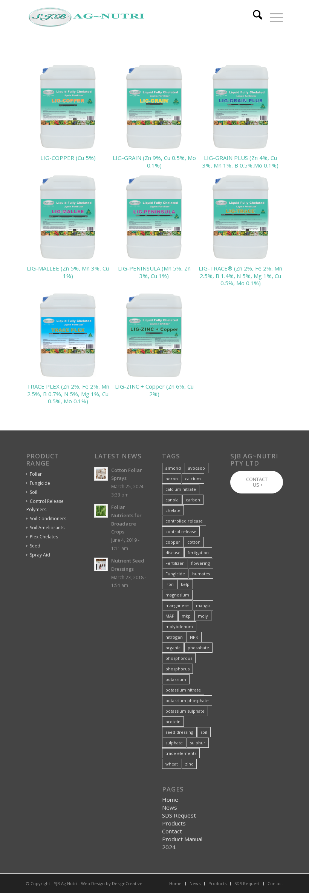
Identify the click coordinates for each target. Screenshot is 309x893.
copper (172, 542)
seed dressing (179, 732)
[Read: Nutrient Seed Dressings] (101, 564)
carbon (193, 500)
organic (173, 647)
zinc (189, 764)
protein (173, 721)
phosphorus (177, 669)
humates (201, 573)
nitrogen (174, 637)
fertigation (198, 552)
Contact (172, 831)
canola (172, 500)
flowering (200, 563)
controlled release (184, 521)
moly (203, 616)
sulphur (197, 742)
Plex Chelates (44, 536)
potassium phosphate (187, 700)
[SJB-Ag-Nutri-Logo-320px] (86, 17)
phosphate (198, 647)
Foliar (36, 474)
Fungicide (40, 483)
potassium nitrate (183, 690)
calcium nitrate (180, 489)
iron (169, 584)
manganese (177, 605)
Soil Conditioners (48, 518)
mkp (186, 616)
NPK (194, 637)
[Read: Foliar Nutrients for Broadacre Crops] (101, 511)
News (169, 807)
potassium (175, 679)
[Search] (253, 17)
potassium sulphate (185, 711)
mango (203, 605)
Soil (33, 492)
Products (174, 823)
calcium (193, 478)
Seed (35, 546)
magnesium (177, 595)
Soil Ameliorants (47, 527)
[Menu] (272, 17)
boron (171, 478)
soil (203, 732)
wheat (171, 764)
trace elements (180, 753)
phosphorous (178, 658)
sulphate (174, 742)
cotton (193, 542)
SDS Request (179, 815)
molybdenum (179, 626)
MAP (169, 616)
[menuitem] (253, 17)
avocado (196, 468)
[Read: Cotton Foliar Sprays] (101, 474)
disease (173, 552)
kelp (185, 584)
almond (173, 468)
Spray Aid (40, 555)
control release (180, 531)
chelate (173, 510)
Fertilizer (174, 563)
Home (170, 799)
